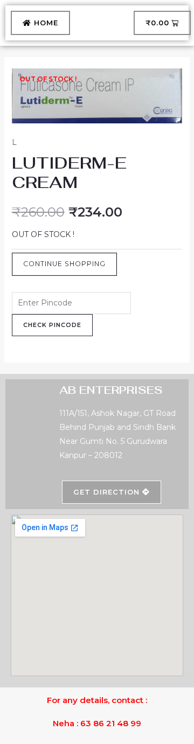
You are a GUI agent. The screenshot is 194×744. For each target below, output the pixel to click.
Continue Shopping (64, 264)
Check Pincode (52, 325)
